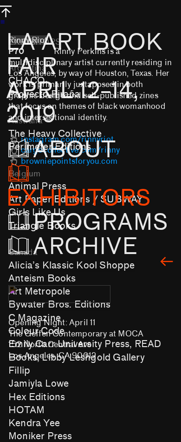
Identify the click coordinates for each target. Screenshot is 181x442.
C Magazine (34, 317)
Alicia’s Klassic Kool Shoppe (71, 265)
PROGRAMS (100, 222)
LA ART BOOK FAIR (84, 78)
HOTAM (26, 409)
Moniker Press (40, 436)
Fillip (19, 370)
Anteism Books (42, 278)
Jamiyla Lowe (38, 383)
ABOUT (88, 150)
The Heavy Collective (55, 133)
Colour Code (36, 330)
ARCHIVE (85, 247)
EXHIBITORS (78, 198)
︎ (166, 262)
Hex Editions (36, 396)
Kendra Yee (34, 423)
